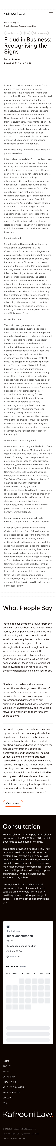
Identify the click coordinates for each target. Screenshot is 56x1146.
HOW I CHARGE (11, 1092)
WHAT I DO (9, 1077)
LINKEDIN (8, 1098)
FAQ (5, 1103)
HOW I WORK (10, 1082)
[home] (14, 13)
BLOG (6, 1071)
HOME (6, 1061)
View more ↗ (13, 803)
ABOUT (7, 1066)
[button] (50, 13)
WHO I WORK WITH (13, 1087)
